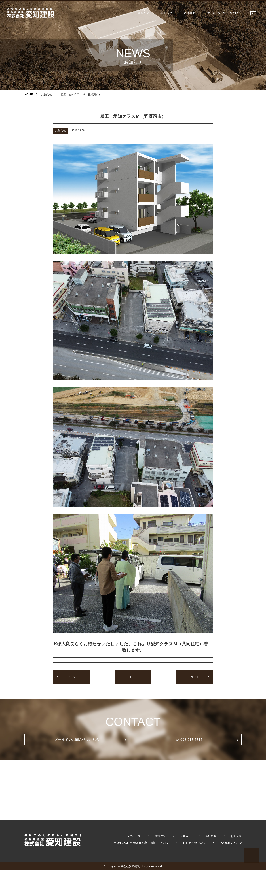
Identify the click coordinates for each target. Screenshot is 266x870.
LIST (133, 676)
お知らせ (166, 12)
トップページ (132, 836)
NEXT (194, 676)
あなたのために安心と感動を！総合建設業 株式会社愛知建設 (30, 13)
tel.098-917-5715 (222, 12)
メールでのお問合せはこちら (77, 739)
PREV (71, 676)
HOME (28, 94)
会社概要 (189, 12)
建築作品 (143, 12)
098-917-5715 (196, 843)
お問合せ (254, 13)
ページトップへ (251, 855)
